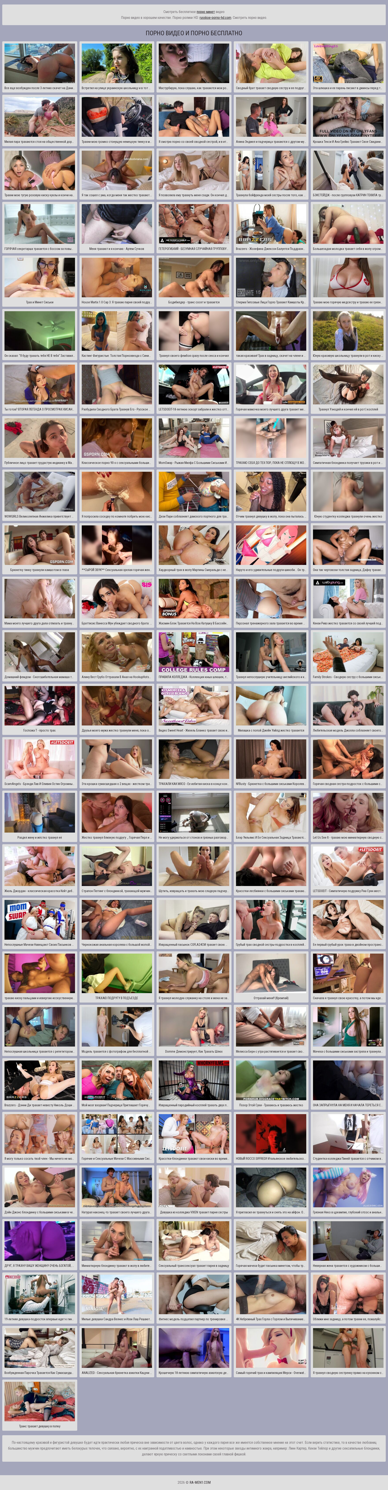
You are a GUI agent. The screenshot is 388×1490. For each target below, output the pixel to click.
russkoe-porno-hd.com (215, 17)
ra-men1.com (200, 1482)
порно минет (206, 12)
